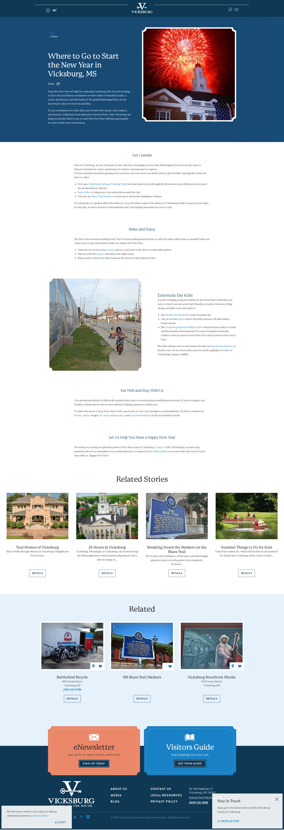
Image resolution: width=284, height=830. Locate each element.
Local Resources (166, 795)
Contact (159, 447)
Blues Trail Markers (102, 196)
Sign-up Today (94, 763)
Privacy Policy (164, 801)
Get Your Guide (190, 763)
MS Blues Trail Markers (142, 677)
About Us (119, 789)
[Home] (142, 8)
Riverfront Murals (175, 314)
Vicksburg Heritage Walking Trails (107, 184)
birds (101, 258)
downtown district (221, 346)
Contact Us (161, 789)
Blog (115, 801)
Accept (60, 822)
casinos (110, 249)
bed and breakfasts (140, 415)
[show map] (93, 666)
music (100, 254)
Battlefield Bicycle (72, 677)
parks (181, 319)
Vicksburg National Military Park (183, 327)
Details (72, 698)
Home (54, 36)
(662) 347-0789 (72, 689)
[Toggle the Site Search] (230, 9)
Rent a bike (84, 192)
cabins (86, 415)
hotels (77, 415)
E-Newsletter (228, 821)
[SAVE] (100, 666)
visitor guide (160, 451)
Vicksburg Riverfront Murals (212, 677)
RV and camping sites (112, 415)
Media (116, 795)
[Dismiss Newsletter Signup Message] (277, 799)
